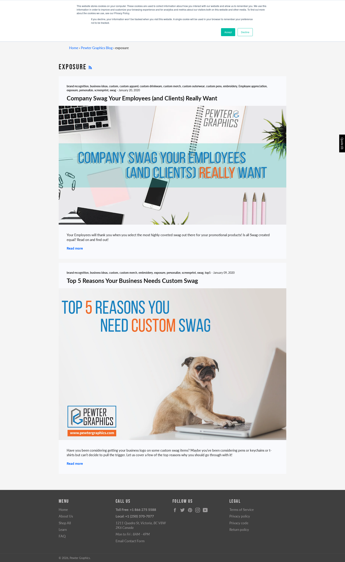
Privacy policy (239, 516)
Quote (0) (342, 143)
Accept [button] (228, 32)
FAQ (62, 536)
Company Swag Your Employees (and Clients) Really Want (142, 98)
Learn (63, 529)
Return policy (239, 529)
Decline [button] (245, 32)
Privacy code (238, 523)
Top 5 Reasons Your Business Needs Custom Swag (132, 280)
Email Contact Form (130, 541)
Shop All (65, 523)
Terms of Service (241, 509)
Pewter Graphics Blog (97, 48)
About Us (66, 516)
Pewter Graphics (80, 558)
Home (73, 48)
